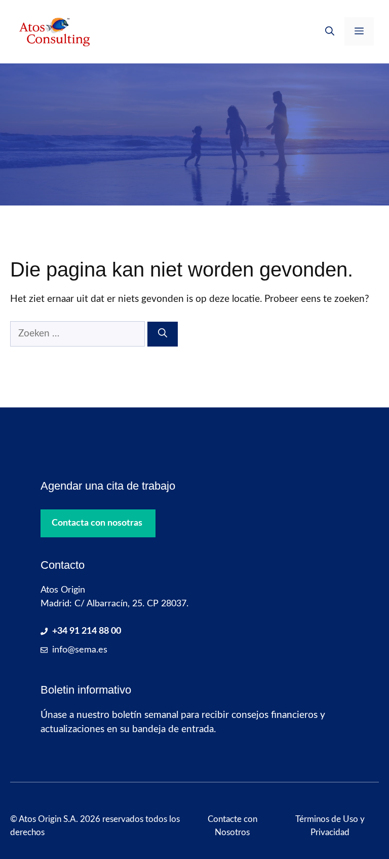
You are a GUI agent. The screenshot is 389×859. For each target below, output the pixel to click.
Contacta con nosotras (97, 523)
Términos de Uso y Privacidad (330, 826)
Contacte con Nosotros (232, 826)
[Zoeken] (162, 334)
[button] (329, 31)
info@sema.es (79, 650)
